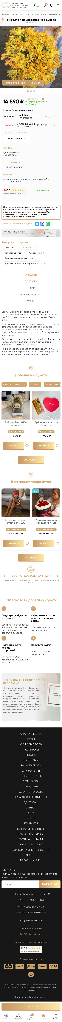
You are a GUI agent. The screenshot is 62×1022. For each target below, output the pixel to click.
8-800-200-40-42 (34, 907)
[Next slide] (57, 575)
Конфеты (35, 384)
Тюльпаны (31, 749)
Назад (3, 19)
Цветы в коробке (31, 775)
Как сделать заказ (31, 833)
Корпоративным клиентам (31, 849)
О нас (31, 812)
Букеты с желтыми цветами (19, 258)
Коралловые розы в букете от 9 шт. (16, 521)
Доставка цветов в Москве (13, 14)
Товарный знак (31, 860)
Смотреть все (31, 460)
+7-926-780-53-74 (37, 912)
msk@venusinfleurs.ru (31, 920)
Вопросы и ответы (31, 828)
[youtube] (25, 935)
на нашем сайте (32, 332)
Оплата (31, 807)
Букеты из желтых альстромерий (21, 263)
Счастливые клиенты (31, 797)
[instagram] (39, 935)
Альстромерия (54, 14)
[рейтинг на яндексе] (14, 194)
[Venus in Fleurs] (6, 7)
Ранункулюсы (31, 765)
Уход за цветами (31, 839)
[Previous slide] (4, 575)
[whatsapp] (21, 935)
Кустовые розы (31, 744)
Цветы (43, 14)
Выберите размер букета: (16, 132)
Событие (9, 247)
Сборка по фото (31, 791)
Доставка (31, 344)
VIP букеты (31, 786)
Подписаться (50, 884)
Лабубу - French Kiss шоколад (16, 423)
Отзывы (31, 818)
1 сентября (31, 781)
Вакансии (31, 855)
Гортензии (31, 760)
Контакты (31, 823)
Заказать (33, 1006)
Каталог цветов (32, 14)
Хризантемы (31, 770)
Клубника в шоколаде (14, 384)
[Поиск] (36, 5)
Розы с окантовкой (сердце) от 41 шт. (46, 521)
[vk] (30, 935)
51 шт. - (16, 138)
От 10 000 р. (28, 247)
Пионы (31, 754)
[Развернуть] (45, 264)
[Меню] (58, 5)
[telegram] (34, 935)
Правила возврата (31, 844)
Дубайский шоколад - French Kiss (46, 423)
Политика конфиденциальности (31, 997)
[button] (28, 91)
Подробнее (51, 116)
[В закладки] (58, 29)
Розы (31, 739)
